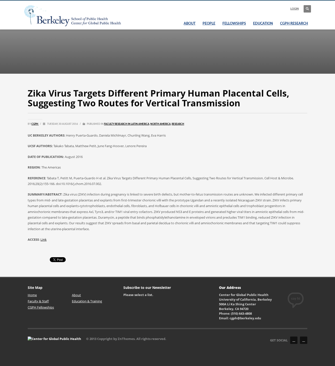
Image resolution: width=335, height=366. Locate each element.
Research (178, 124)
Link (43, 239)
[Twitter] (303, 340)
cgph (35, 124)
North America (160, 124)
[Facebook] (293, 340)
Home (32, 295)
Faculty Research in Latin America (126, 124)
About (76, 295)
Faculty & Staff (38, 301)
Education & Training (87, 301)
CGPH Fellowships (41, 307)
